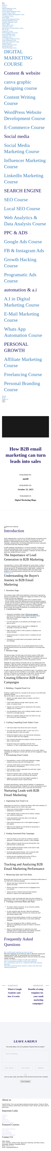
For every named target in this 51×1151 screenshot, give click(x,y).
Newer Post (35, 995)
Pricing (4, 396)
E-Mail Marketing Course (9, 40)
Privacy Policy (6, 1121)
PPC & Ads (5, 29)
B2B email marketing (32, 614)
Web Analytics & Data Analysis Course (12, 28)
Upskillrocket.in (8, 572)
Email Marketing (6, 1133)
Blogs (3, 397)
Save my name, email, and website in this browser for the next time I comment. (26, 1076)
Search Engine (6, 23)
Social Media (5, 17)
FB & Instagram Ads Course (10, 32)
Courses (4, 7)
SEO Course (16, 199)
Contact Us (5, 399)
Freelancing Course (7, 46)
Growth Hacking (6, 1132)
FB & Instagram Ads (24, 250)
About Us (4, 5)
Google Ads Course (7, 31)
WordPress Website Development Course (13, 14)
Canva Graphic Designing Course (11, 11)
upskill (25, 479)
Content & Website (7, 10)
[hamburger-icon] (3, 2)
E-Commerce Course (7, 16)
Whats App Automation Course (10, 42)
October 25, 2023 (25, 489)
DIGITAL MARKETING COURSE (18, 58)
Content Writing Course (8, 13)
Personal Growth (6, 43)
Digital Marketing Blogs (25, 500)
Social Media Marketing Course (10, 19)
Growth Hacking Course (8, 34)
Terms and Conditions (8, 1122)
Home (3, 4)
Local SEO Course (7, 26)
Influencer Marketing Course (10, 20)
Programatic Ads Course (8, 35)
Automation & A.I (7, 37)
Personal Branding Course (9, 48)
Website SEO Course (7, 25)
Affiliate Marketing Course (9, 45)
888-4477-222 (10, 1145)
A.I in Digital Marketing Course (11, 39)
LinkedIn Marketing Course (9, 22)
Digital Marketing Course (9, 8)
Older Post (15, 991)
